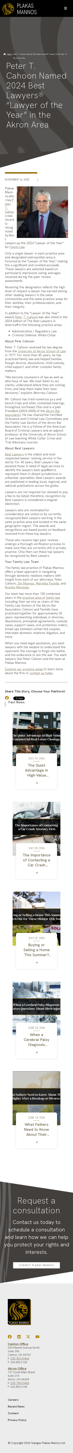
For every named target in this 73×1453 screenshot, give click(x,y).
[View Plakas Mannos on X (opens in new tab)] (28, 1337)
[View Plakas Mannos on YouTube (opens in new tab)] (37, 1337)
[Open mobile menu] (65, 8)
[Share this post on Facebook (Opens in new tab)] (9, 698)
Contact (13, 1413)
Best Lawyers (14, 454)
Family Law (17, 247)
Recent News (16, 1406)
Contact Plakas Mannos (36, 1265)
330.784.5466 (19, 1383)
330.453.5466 (19, 1358)
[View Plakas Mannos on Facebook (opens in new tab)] (10, 1337)
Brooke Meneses (17, 587)
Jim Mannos (25, 583)
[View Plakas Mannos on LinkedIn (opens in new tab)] (19, 1337)
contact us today (41, 673)
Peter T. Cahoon (26, 317)
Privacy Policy (17, 1420)
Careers (13, 1400)
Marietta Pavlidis (47, 583)
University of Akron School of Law (42, 351)
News (9, 54)
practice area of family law (41, 598)
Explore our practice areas (24, 669)
